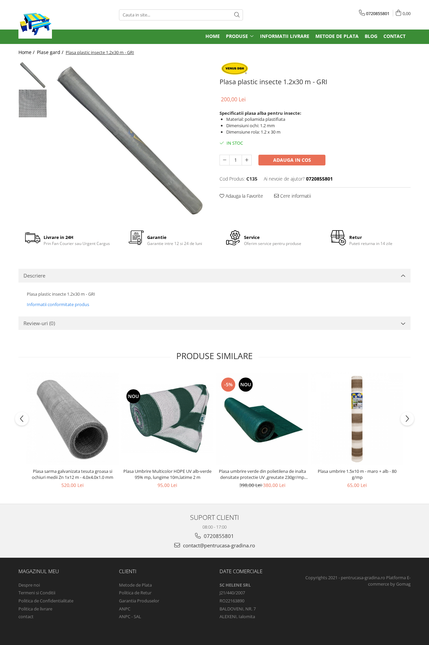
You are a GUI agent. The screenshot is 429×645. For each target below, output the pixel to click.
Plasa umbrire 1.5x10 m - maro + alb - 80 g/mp (357, 474)
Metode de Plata (135, 585)
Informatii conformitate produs (58, 304)
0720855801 (218, 536)
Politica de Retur (135, 593)
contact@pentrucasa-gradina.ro (218, 545)
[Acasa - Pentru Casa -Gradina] (63, 22)
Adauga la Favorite (243, 196)
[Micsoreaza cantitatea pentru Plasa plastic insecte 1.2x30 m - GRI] (225, 160)
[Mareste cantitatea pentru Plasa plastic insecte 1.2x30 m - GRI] (247, 160)
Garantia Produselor (139, 601)
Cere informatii (295, 196)
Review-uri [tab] (39, 323)
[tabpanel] (129, 140)
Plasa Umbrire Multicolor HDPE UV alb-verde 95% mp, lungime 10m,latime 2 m (167, 474)
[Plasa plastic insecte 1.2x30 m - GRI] (129, 140)
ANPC (124, 609)
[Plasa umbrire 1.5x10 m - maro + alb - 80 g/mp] (357, 419)
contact (26, 616)
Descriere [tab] (34, 275)
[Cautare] (237, 14)
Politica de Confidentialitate (45, 601)
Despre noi (29, 585)
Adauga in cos (292, 160)
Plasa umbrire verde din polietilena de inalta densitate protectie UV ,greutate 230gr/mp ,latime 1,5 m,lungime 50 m (262, 474)
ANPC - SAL (130, 616)
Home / (27, 52)
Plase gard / (51, 52)
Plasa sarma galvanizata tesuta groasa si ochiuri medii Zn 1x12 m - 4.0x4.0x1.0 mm (72, 474)
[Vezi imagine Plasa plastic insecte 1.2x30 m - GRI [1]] (33, 103)
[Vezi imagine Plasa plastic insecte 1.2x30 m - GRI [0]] (33, 75)
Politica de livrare (35, 609)
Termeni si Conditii (36, 593)
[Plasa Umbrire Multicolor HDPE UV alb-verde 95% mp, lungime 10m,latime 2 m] (167, 418)
